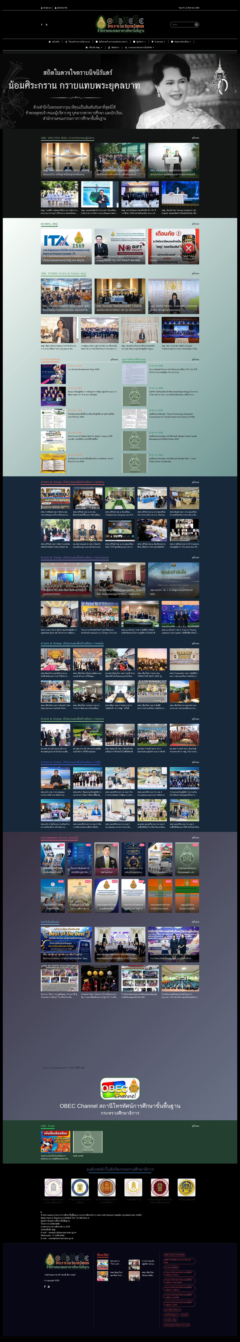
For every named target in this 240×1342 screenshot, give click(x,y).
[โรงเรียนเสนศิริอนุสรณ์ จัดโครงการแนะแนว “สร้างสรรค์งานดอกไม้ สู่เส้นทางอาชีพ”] (180, 978)
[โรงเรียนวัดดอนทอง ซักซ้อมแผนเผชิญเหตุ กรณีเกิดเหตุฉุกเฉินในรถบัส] (140, 978)
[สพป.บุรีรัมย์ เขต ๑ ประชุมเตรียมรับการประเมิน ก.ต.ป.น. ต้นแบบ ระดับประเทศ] (152, 498)
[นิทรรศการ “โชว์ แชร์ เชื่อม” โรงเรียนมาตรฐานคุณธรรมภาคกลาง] (66, 580)
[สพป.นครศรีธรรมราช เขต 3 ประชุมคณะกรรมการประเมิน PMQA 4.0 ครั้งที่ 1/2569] (120, 810)
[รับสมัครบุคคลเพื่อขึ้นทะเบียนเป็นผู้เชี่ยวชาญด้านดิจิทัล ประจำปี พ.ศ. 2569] (53, 418)
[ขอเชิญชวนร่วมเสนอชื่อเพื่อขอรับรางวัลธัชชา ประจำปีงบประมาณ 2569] (53, 463)
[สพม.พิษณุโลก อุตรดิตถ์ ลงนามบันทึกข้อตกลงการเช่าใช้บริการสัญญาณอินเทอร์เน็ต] (55, 659)
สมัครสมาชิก (62, 8)
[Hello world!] (87, 1142)
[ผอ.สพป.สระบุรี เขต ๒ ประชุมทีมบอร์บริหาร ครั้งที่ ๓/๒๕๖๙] (87, 735)
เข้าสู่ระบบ (47, 8)
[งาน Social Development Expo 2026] (53, 374)
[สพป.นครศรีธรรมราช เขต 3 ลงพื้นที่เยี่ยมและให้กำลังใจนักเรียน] (184, 810)
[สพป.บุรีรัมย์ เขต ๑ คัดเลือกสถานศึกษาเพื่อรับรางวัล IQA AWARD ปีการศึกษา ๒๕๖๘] (152, 530)
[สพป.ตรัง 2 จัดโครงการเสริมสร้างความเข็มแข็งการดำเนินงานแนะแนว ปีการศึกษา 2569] (55, 810)
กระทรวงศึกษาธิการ (120, 1113)
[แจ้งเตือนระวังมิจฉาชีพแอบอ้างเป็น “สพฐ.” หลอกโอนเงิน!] (173, 246)
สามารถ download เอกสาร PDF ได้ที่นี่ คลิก (64, 1068)
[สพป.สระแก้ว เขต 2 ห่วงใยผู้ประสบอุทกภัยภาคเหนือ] (173, 580)
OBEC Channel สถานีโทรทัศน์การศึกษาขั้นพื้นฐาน (120, 1106)
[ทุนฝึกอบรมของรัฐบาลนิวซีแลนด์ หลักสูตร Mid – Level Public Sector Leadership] (134, 463)
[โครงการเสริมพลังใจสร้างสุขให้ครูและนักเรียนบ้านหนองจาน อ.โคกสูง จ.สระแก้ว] (100, 614)
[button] (4, 91)
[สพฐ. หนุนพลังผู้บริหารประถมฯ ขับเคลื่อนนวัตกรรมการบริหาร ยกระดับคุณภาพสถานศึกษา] (100, 194)
